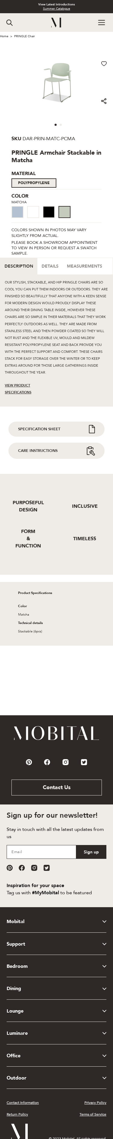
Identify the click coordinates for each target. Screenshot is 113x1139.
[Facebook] (22, 868)
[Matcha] (64, 212)
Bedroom (17, 966)
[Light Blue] (17, 212)
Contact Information (23, 1102)
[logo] (56, 22)
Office (13, 1056)
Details (50, 266)
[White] (33, 212)
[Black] (49, 212)
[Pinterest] (10, 868)
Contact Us (57, 787)
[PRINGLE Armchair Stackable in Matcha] (66, 218)
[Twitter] (46, 868)
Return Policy (17, 1114)
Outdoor (17, 1078)
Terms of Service (93, 1114)
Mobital (15, 921)
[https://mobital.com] (56, 739)
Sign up (91, 852)
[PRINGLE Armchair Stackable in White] (35, 218)
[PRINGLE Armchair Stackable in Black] (50, 218)
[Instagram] (34, 868)
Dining (14, 988)
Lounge (15, 1011)
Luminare (17, 1033)
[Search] (9, 23)
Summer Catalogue (56, 9)
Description (19, 266)
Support (16, 944)
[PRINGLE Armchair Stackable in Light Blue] (19, 218)
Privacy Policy (95, 1102)
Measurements (84, 266)
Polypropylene (34, 182)
